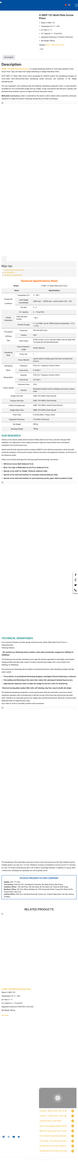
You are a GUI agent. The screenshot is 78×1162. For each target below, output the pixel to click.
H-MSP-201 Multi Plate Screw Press (16, 989)
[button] (76, 5)
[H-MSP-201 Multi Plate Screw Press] (39, 950)
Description (8, 57)
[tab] (9, 57)
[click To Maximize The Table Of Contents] (4, 258)
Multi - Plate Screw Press (55, 45)
